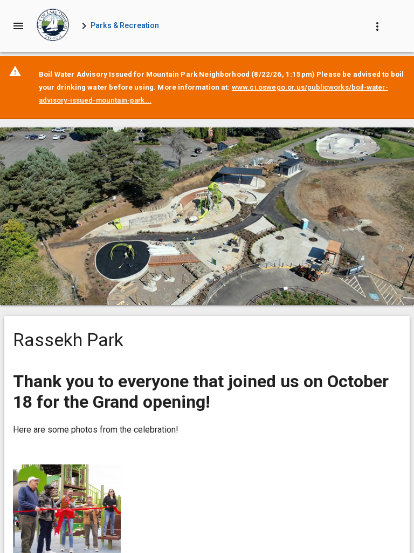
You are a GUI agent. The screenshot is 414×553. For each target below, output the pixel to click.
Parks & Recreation (125, 25)
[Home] (52, 26)
